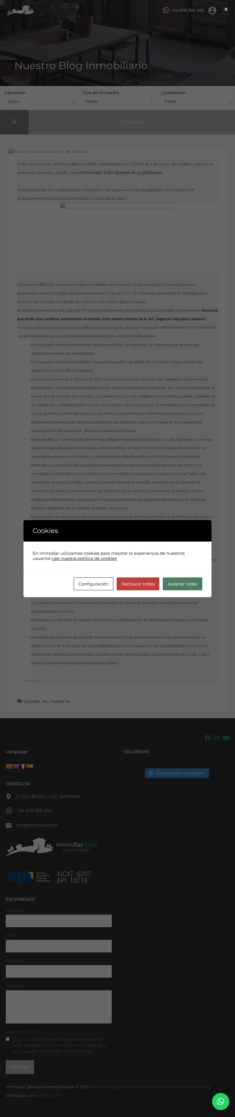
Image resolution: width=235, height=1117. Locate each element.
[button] (220, 1101)
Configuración (93, 584)
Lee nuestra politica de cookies (84, 558)
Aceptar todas (182, 584)
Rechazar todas (138, 584)
